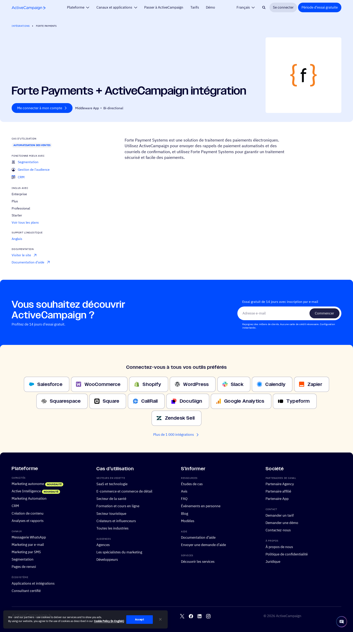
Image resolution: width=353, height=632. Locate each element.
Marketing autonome (28, 484)
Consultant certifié (26, 591)
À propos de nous (279, 547)
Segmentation (23, 559)
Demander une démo (282, 523)
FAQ (184, 498)
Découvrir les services (197, 561)
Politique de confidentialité (287, 554)
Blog (184, 513)
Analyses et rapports (28, 520)
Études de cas (192, 484)
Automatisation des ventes (31, 145)
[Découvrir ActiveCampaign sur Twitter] (182, 616)
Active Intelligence (26, 491)
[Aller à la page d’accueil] (29, 8)
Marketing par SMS (26, 552)
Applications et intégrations (33, 583)
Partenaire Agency (280, 484)
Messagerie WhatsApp (29, 537)
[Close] (160, 619)
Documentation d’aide (198, 537)
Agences (103, 545)
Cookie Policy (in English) (109, 621)
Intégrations (20, 25)
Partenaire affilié (278, 491)
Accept (139, 619)
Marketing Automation (29, 498)
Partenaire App (277, 498)
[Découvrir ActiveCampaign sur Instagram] (208, 616)
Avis (184, 491)
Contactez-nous (278, 530)
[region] (85, 619)
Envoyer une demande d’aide (203, 545)
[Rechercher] (263, 7)
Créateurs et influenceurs (116, 520)
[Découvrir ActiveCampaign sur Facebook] (190, 616)
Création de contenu (28, 513)
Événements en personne (200, 506)
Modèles (187, 520)
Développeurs (107, 559)
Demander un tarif (280, 515)
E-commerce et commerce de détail (124, 491)
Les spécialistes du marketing (119, 552)
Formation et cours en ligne (117, 506)
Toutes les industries (112, 528)
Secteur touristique (111, 513)
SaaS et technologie (111, 484)
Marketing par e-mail (28, 544)
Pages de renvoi (24, 566)
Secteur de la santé (111, 498)
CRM (15, 506)
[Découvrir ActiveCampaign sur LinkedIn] (199, 616)
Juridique (273, 561)
